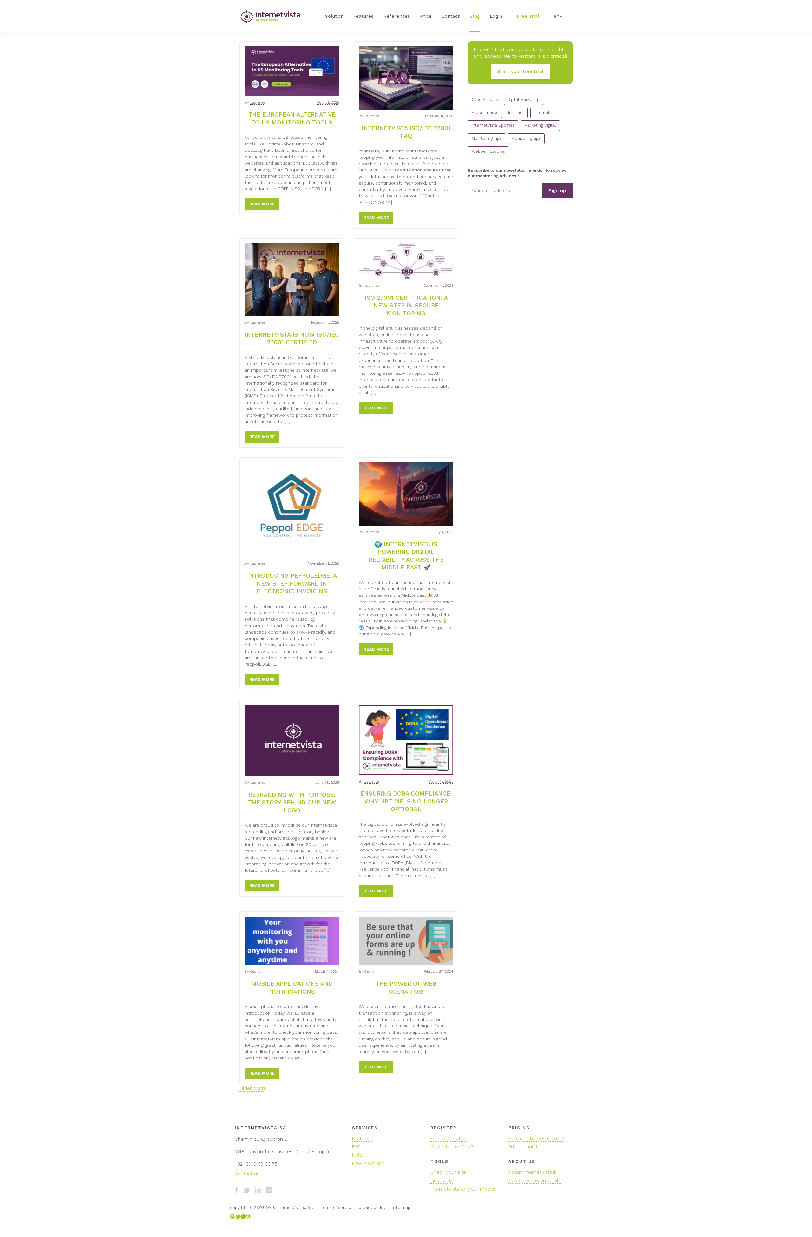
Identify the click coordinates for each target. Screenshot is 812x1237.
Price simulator (525, 1147)
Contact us (247, 1174)
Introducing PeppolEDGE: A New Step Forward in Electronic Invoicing (292, 583)
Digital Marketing (523, 99)
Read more (262, 203)
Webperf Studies (488, 151)
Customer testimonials (534, 1180)
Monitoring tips (526, 138)
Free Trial (528, 16)
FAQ (356, 1147)
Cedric (255, 972)
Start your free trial (520, 71)
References (396, 16)
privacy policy (372, 1207)
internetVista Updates (493, 125)
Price (426, 16)
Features (363, 16)
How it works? (368, 1163)
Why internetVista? (451, 1147)
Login (496, 16)
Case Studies (485, 99)
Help (357, 1155)
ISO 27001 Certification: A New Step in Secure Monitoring (406, 305)
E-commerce (485, 112)
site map (401, 1207)
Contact (451, 16)
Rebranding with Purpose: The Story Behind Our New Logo (292, 802)
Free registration (448, 1138)
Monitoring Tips (487, 138)
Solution (334, 16)
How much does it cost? (536, 1138)
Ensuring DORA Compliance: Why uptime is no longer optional (406, 801)
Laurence (257, 102)
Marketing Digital (540, 125)
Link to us (441, 1180)
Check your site (448, 1172)
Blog (474, 16)
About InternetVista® (532, 1172)
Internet (516, 112)
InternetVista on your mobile (462, 1189)
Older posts (252, 1088)
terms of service (336, 1207)
